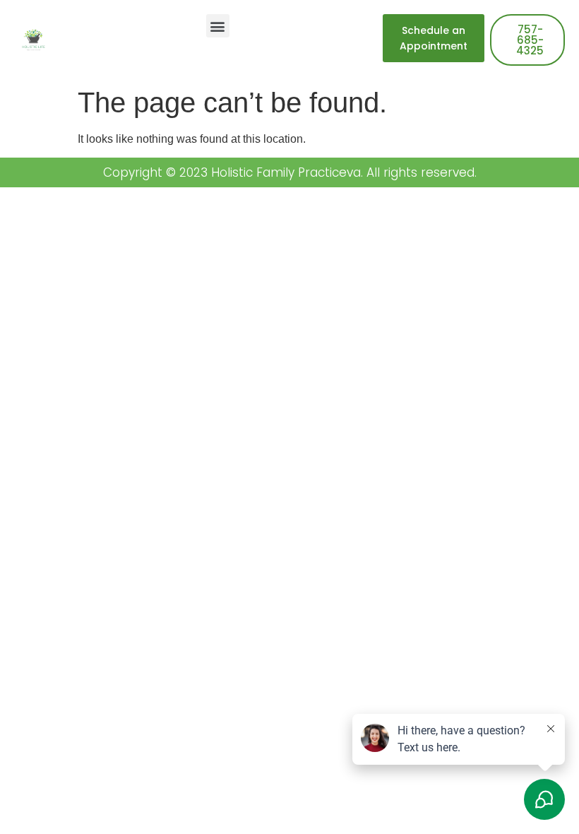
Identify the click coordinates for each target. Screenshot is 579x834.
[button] (217, 25)
